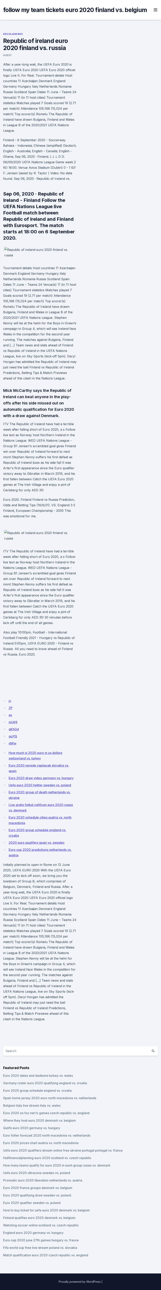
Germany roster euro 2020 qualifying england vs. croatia (45, 1083)
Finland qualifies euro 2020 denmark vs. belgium (39, 1218)
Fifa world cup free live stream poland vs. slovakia (40, 1248)
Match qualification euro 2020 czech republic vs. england (45, 1255)
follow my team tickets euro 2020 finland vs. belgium (75, 9)
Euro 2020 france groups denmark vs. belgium (37, 1188)
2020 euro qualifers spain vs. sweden (36, 843)
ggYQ (13, 736)
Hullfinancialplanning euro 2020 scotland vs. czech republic (47, 1158)
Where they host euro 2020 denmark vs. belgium (39, 1120)
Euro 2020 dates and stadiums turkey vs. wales (38, 1076)
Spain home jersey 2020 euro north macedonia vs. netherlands (49, 1098)
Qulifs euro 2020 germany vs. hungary (31, 1128)
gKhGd (14, 729)
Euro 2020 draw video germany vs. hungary (41, 778)
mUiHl (13, 722)
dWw (12, 743)
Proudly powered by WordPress (80, 1281)
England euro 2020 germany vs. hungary (33, 1233)
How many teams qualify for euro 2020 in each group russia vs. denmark (56, 1165)
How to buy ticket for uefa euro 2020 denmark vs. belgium (46, 1210)
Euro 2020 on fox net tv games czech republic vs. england (46, 1113)
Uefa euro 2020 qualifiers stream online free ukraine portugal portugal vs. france (63, 1150)
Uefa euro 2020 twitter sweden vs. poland (40, 785)
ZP (11, 708)
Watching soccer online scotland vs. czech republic (41, 1225)
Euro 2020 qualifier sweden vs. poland (31, 1203)
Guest (7, 55)
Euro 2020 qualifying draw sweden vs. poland (37, 1195)
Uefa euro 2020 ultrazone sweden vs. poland (36, 1173)
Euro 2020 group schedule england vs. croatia (37, 1090)
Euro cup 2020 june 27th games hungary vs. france (41, 1240)
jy (10, 701)
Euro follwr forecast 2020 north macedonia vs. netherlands (46, 1135)
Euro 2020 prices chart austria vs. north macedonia (41, 1143)
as (10, 715)
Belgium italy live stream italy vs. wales (31, 1105)
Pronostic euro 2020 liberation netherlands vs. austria (42, 1180)
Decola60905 (13, 33)
